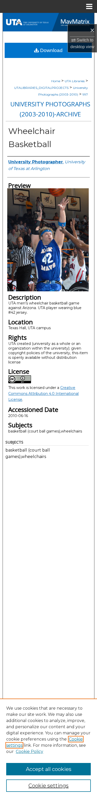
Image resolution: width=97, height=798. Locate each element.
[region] (48, 748)
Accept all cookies (48, 769)
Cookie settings (48, 786)
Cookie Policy (29, 751)
